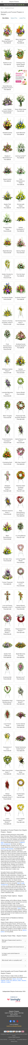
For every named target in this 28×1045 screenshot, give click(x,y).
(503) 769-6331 (14, 1014)
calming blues (9, 848)
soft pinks (3, 848)
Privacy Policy (12, 1039)
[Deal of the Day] (20, 79)
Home (2, 8)
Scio (11, 980)
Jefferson (3, 982)
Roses (19, 908)
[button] (24, 1041)
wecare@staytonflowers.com (14, 1016)
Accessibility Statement (22, 1039)
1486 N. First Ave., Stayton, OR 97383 (14, 1013)
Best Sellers (5, 18)
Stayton (14, 979)
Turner (7, 980)
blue (19, 883)
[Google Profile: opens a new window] (14, 1021)
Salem (19, 980)
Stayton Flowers (14, 1)
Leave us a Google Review (14, 1026)
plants (2, 842)
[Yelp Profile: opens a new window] (17, 1021)
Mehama (15, 980)
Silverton (24, 980)
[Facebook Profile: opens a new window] (10, 1021)
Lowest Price (22, 18)
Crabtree (8, 982)
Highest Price (14, 18)
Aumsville (19, 979)
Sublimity (3, 980)
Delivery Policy (14, 1041)
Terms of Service (3, 1039)
